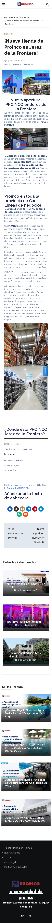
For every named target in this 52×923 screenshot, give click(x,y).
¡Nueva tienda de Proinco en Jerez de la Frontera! (23, 47)
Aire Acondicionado (14, 812)
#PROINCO (27, 64)
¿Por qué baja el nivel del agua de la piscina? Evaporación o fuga (24, 713)
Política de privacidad (15, 867)
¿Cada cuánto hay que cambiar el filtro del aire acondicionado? (25, 819)
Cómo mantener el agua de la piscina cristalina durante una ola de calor (24, 748)
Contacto (9, 857)
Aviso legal (10, 862)
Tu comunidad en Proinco (18, 848)
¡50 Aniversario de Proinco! (15, 533)
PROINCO (8, 34)
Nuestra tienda (12, 852)
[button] (10, 139)
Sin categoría (19, 705)
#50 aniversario (14, 64)
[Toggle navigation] (3, 4)
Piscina (8, 705)
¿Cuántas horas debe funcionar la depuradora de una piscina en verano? (26, 782)
